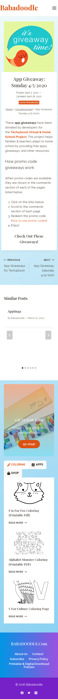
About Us (21, 654)
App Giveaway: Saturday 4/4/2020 (44, 268)
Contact (37, 654)
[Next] (48, 335)
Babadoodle (18, 318)
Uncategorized (29, 102)
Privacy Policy (38, 659)
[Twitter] (29, 693)
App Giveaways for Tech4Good (14, 265)
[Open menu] (54, 8)
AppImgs (14, 311)
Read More (18, 522)
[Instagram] (36, 693)
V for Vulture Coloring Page (29, 609)
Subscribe (17, 659)
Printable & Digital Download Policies (29, 665)
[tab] (22, 368)
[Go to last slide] (10, 335)
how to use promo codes (29, 220)
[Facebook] (22, 693)
